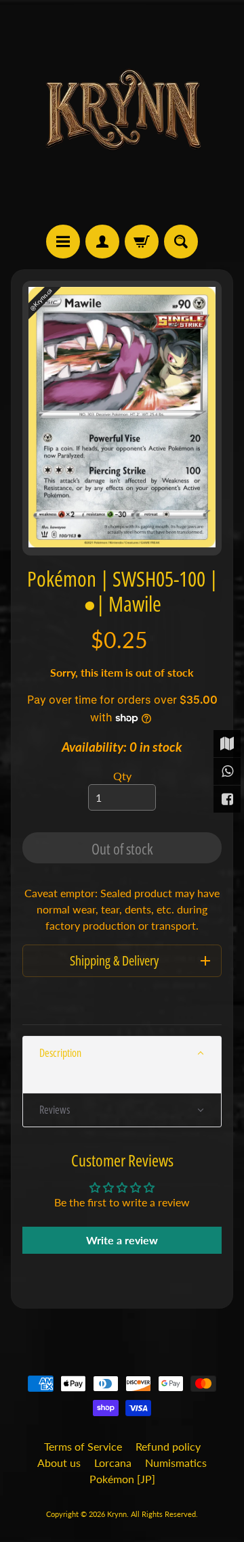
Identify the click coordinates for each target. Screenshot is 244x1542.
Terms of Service (83, 1446)
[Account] (102, 241)
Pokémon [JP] (122, 1478)
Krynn (117, 1514)
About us (59, 1462)
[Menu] (63, 241)
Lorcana (112, 1462)
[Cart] (142, 241)
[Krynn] (122, 112)
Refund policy (168, 1446)
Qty (122, 775)
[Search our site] (181, 241)
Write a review (122, 1239)
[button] (122, 1053)
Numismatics (176, 1462)
